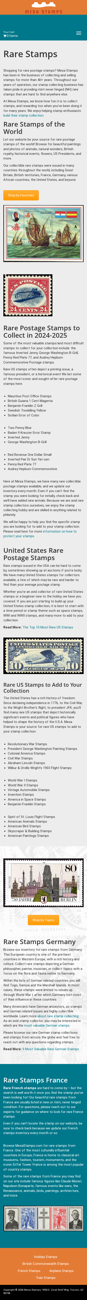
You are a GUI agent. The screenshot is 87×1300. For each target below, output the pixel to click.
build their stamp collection (23, 115)
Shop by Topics (43, 920)
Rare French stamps (19, 1088)
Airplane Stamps (61, 1271)
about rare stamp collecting (58, 1016)
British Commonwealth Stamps (46, 1264)
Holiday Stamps (45, 1257)
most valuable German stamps (47, 1025)
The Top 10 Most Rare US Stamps (48, 627)
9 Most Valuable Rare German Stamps (51, 1049)
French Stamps (29, 1271)
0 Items (10, 34)
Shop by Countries (21, 195)
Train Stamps (46, 1278)
